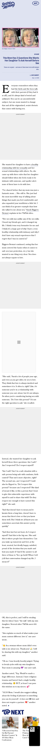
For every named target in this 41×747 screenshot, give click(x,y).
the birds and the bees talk (26, 89)
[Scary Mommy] (8, 5)
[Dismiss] (37, 728)
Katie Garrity (35, 75)
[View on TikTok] (19, 342)
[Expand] (31, 728)
